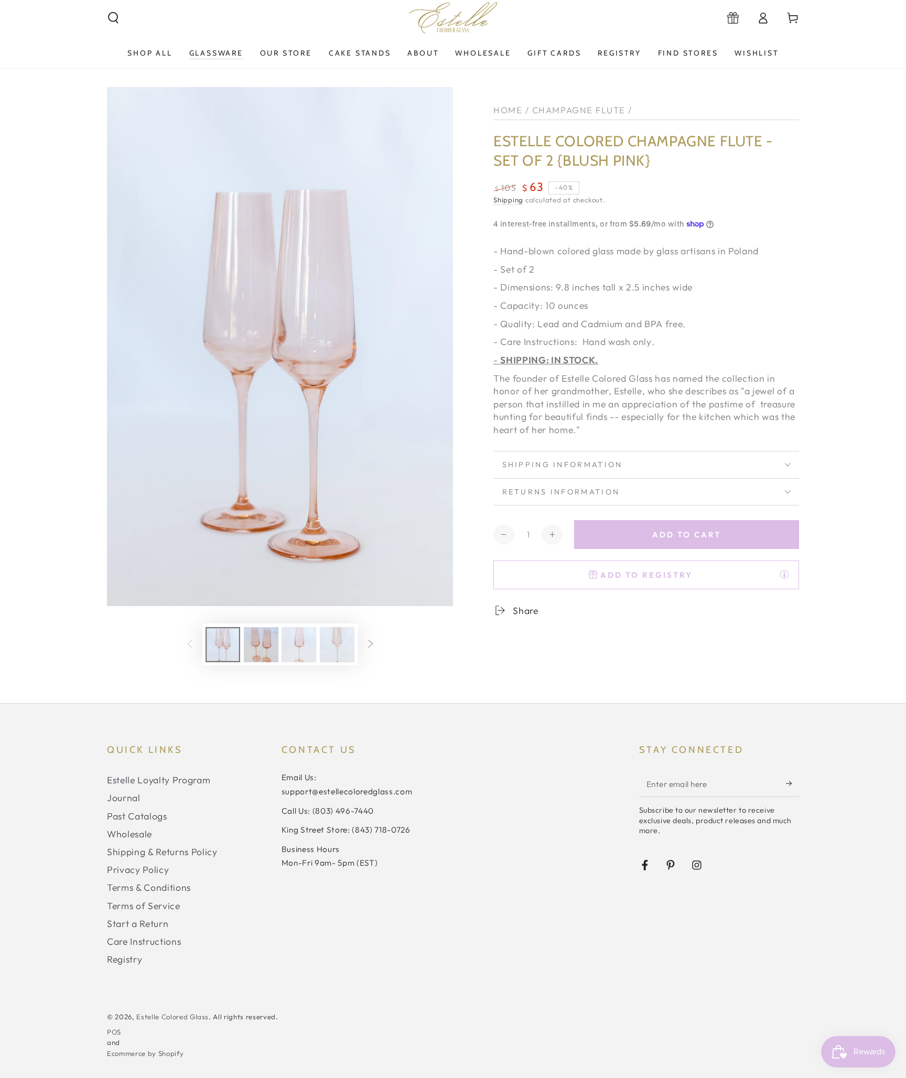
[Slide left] (189, 644)
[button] (113, 17)
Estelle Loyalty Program (158, 780)
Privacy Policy (138, 870)
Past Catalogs (137, 816)
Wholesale (129, 834)
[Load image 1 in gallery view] (223, 644)
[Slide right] (370, 644)
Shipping (508, 200)
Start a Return (137, 924)
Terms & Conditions (149, 887)
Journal (124, 798)
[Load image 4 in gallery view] (337, 644)
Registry (124, 959)
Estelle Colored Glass (172, 1016)
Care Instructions (144, 941)
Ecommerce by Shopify (145, 1053)
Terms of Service (143, 906)
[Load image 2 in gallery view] (261, 644)
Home (507, 109)
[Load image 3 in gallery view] (299, 644)
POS (114, 1032)
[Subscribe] (792, 783)
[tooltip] (784, 574)
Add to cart (686, 535)
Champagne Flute (578, 109)
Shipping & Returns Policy (162, 852)
